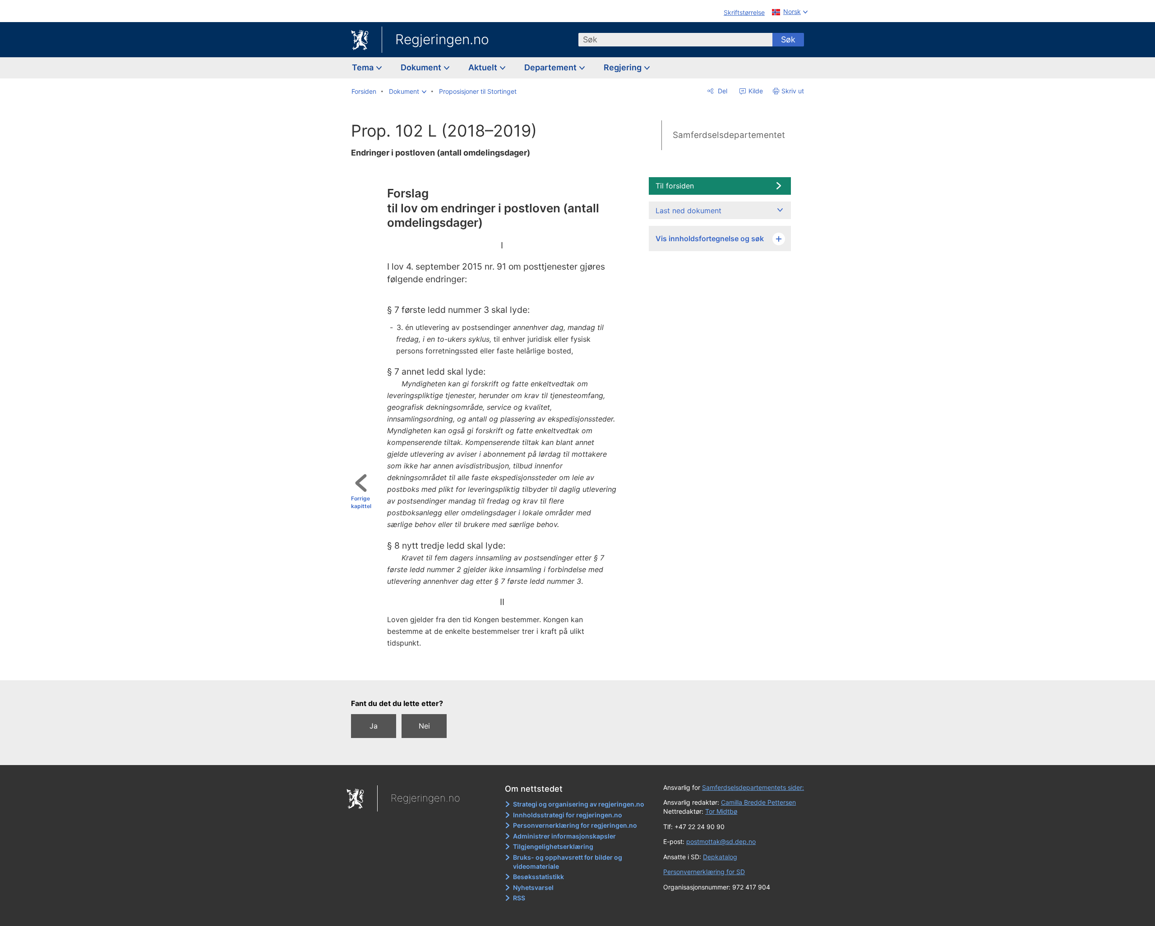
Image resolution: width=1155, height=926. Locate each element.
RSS (519, 898)
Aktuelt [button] (483, 67)
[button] (407, 91)
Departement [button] (551, 67)
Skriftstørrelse (744, 12)
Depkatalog (720, 857)
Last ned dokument (688, 210)
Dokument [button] (422, 67)
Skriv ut (792, 91)
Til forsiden (675, 185)
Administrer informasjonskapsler (564, 836)
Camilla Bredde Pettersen (758, 802)
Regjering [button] (623, 67)
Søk (788, 39)
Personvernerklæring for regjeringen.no (575, 825)
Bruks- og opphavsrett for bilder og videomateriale (567, 861)
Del (721, 91)
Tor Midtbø (721, 811)
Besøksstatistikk (538, 876)
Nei (424, 725)
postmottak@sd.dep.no (721, 841)
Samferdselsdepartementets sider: (753, 787)
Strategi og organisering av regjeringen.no (578, 804)
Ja (374, 725)
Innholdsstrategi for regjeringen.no (567, 815)
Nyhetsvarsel (533, 887)
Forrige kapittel (361, 502)
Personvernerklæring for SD (704, 872)
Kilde (755, 91)
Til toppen (499, 666)
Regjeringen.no (442, 39)
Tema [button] (363, 67)
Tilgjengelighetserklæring (553, 846)
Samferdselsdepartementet (729, 135)
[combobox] (675, 39)
